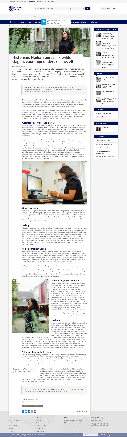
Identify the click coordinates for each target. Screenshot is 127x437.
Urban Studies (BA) (101, 117)
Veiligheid (93, 22)
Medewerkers (31, 1)
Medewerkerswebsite (14, 26)
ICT (30, 22)
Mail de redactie (82, 411)
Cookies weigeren (107, 435)
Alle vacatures (40, 428)
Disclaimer (12, 431)
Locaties (11, 423)
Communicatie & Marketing (77, 22)
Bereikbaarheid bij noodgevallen (73, 420)
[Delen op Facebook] (23, 411)
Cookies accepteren (91, 435)
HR (14, 22)
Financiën (22, 22)
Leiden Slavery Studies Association (106, 148)
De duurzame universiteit (43, 423)
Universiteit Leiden (14, 1)
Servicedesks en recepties (16, 420)
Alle (70, 8)
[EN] (114, 8)
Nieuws (23, 26)
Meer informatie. (41, 435)
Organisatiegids (41, 1)
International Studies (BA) (103, 113)
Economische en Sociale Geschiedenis (103, 152)
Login (117, 2)
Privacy (11, 428)
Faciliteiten (39, 22)
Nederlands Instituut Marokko (105, 157)
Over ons (38, 420)
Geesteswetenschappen (103, 141)
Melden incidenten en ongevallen (73, 423)
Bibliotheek (51, 1)
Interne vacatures (41, 426)
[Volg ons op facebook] (95, 424)
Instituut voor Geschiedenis (104, 144)
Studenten (23, 1)
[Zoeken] (88, 8)
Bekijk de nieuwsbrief (97, 420)
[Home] (10, 22)
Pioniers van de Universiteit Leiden (32, 406)
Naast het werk (40, 431)
